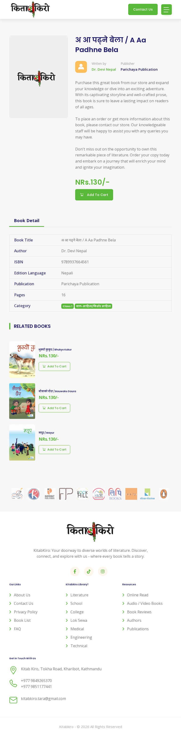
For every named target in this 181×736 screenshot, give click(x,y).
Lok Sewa (78, 620)
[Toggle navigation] (166, 9)
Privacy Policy (25, 612)
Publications (138, 628)
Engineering (81, 637)
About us (22, 595)
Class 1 (67, 306)
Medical (77, 628)
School (76, 603)
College (77, 612)
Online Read (137, 595)
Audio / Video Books (145, 603)
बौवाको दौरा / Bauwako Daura (57, 391)
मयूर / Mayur (46, 433)
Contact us (23, 603)
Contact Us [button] (143, 9)
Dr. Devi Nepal (104, 69)
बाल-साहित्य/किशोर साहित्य (93, 306)
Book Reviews (139, 612)
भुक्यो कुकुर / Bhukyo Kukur (55, 349)
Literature (79, 595)
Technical (78, 645)
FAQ (17, 628)
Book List (22, 620)
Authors (134, 620)
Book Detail (26, 220)
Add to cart (56, 366)
